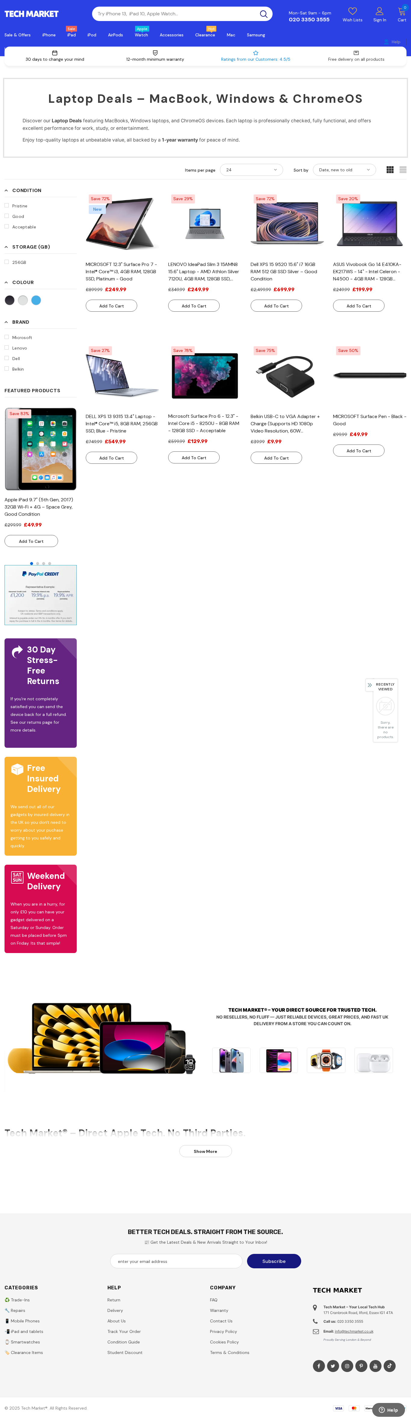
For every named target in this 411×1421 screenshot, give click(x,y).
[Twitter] (333, 1366)
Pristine (19, 206)
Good (18, 216)
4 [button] (49, 563)
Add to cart (31, 541)
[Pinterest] (361, 1366)
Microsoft (22, 337)
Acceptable (24, 227)
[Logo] (44, 13)
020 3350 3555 (309, 19)
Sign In (379, 20)
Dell (16, 358)
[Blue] (36, 300)
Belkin (18, 369)
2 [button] (37, 563)
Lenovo (19, 348)
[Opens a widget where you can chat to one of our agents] (388, 1410)
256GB (19, 262)
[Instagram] (347, 1366)
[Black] (10, 300)
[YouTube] (375, 1366)
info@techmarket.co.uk (354, 1331)
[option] (40, 476)
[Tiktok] (390, 1366)
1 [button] (31, 563)
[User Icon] (379, 11)
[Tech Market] (231, 1060)
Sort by (301, 170)
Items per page (200, 170)
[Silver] (23, 300)
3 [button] (43, 563)
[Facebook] (319, 1366)
